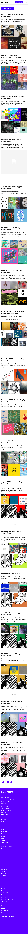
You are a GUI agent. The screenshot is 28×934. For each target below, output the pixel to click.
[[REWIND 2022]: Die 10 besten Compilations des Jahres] (14, 334)
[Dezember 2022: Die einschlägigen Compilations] (14, 381)
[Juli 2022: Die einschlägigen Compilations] (14, 555)
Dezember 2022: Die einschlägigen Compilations (13, 360)
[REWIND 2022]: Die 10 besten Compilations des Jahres (12, 312)
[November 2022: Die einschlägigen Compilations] (14, 422)
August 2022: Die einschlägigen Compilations (12, 483)
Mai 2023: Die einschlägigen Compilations (11, 229)
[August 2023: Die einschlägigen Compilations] (14, 120)
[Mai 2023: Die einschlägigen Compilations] (14, 252)
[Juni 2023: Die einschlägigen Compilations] (14, 209)
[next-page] (13, 782)
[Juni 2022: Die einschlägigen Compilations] (14, 635)
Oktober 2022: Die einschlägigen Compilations (13, 442)
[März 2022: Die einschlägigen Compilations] (14, 765)
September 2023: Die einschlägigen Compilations (11, 56)
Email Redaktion (5, 814)
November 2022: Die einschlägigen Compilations (13, 401)
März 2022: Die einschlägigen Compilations (11, 743)
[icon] (25, 2)
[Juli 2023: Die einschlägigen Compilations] (14, 162)
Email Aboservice (5, 816)
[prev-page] (2, 782)
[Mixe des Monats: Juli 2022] (14, 594)
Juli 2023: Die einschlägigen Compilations (11, 140)
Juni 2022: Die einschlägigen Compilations (11, 614)
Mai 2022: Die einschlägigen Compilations (11, 655)
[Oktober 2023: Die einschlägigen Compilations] (14, 37)
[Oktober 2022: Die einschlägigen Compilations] (14, 463)
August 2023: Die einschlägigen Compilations (12, 97)
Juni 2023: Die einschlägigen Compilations (11, 188)
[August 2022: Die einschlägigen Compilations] (14, 506)
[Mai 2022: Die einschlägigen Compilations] (14, 676)
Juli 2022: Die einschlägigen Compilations (11, 532)
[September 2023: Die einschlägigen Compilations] (14, 78)
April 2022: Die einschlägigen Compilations (11, 702)
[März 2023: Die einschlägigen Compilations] (14, 293)
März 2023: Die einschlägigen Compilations (11, 271)
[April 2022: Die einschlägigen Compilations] (14, 724)
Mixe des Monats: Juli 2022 (11, 574)
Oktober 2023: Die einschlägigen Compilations (13, 15)
